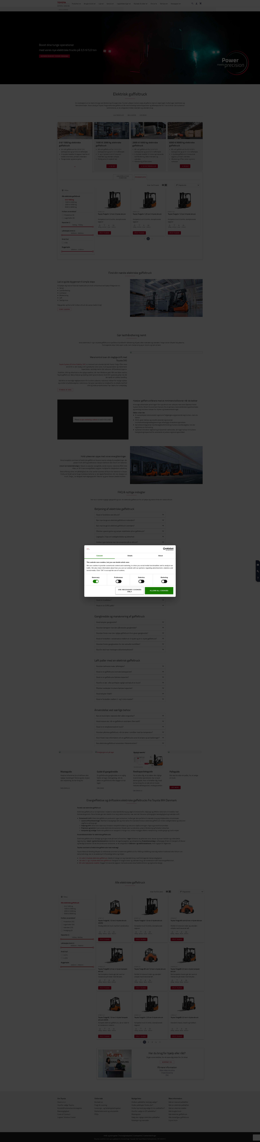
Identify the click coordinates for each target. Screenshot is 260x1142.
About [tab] (160, 556)
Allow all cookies (159, 590)
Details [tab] (130, 556)
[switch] (116, 581)
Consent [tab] (99, 556)
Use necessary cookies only (129, 590)
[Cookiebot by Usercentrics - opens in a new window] (164, 549)
